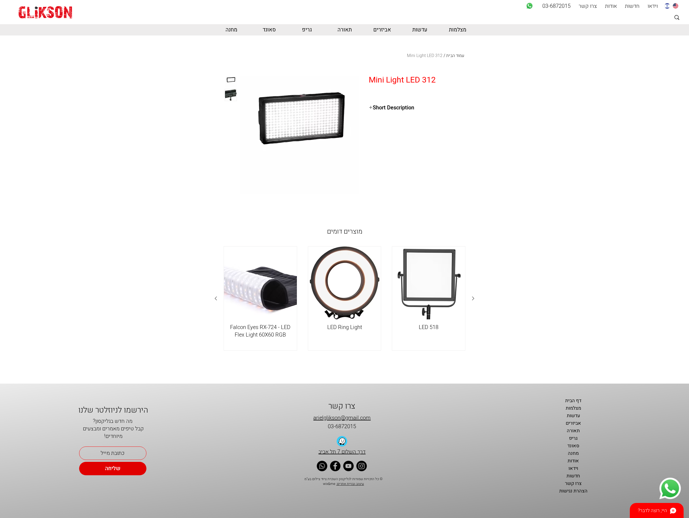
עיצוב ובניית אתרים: (350, 483)
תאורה (573, 430)
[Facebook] (335, 466)
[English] (675, 5)
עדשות (573, 415)
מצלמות (573, 408)
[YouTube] (348, 466)
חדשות (573, 476)
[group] (344, 298)
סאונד (573, 445)
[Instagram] (361, 466)
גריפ (573, 438)
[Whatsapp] (529, 5)
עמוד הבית (455, 55)
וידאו (573, 468)
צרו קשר (573, 483)
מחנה (573, 453)
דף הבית (573, 400)
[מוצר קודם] (473, 298)
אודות (573, 461)
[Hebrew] (667, 5)
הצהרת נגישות (573, 491)
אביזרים (573, 423)
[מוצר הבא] (216, 298)
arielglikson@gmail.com (342, 418)
